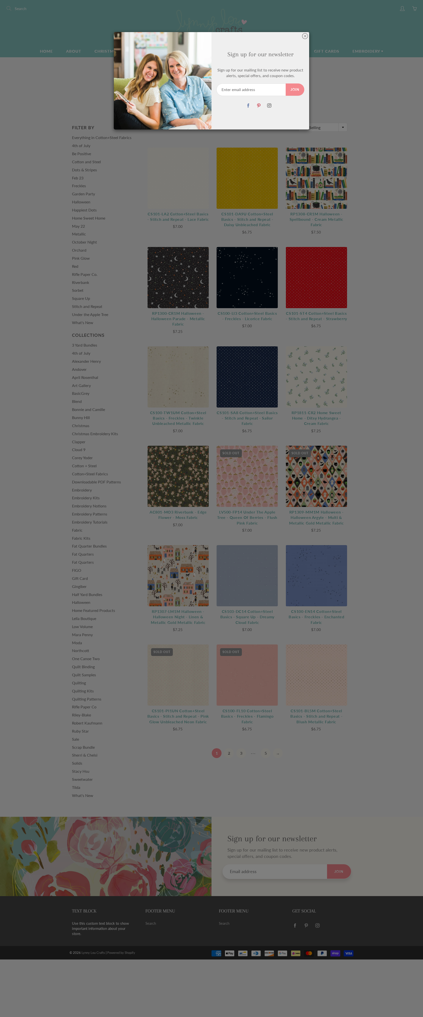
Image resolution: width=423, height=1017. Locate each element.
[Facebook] (248, 105)
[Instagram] (269, 105)
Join (295, 89)
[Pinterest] (258, 105)
